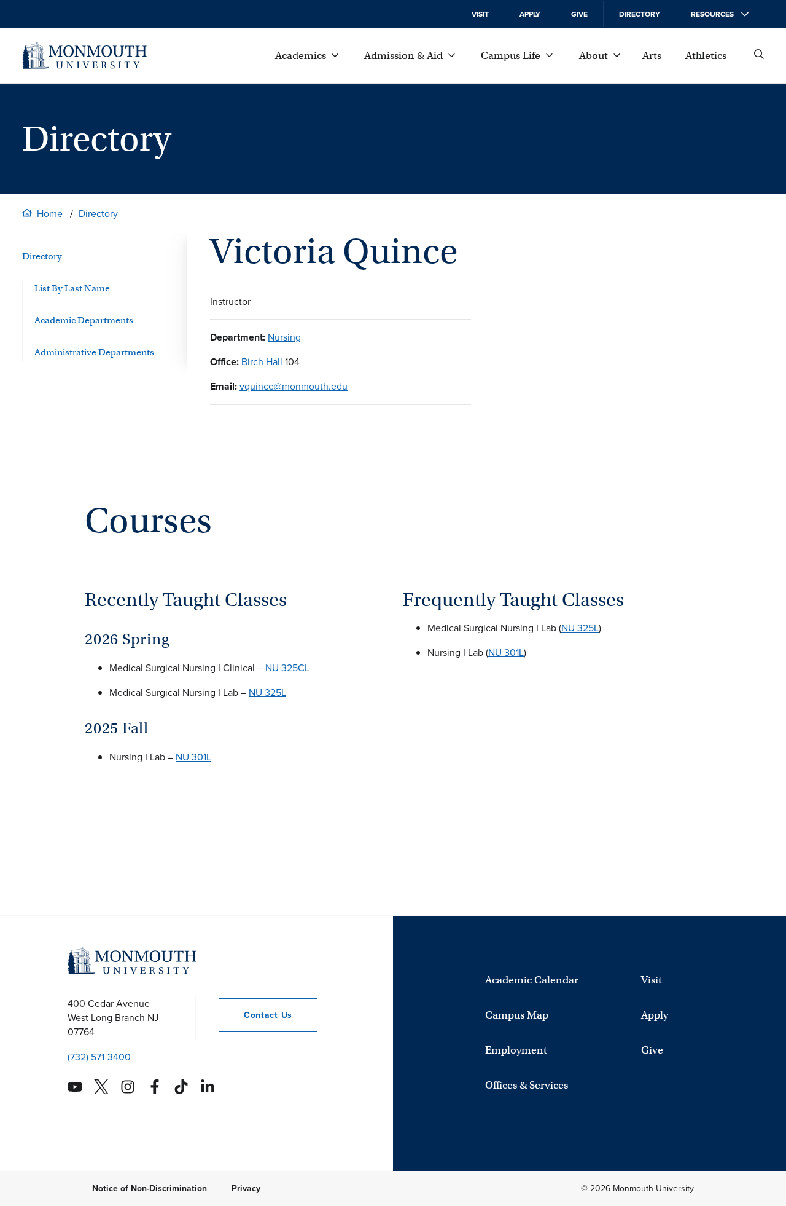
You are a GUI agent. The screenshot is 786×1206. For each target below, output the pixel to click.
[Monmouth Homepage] (84, 55)
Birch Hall (261, 362)
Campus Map (516, 1015)
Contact (255, 1015)
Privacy (246, 1188)
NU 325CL (287, 668)
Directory (639, 14)
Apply (529, 14)
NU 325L (267, 692)
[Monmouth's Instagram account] (127, 1086)
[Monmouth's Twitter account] (101, 1086)
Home (50, 214)
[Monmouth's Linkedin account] (207, 1086)
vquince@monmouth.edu (293, 386)
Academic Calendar (531, 980)
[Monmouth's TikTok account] (181, 1086)
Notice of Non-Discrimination (149, 1188)
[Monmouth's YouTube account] (75, 1086)
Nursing (284, 337)
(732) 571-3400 (99, 1057)
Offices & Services (526, 1085)
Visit (480, 14)
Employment (516, 1050)
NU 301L (193, 757)
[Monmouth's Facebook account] (154, 1086)
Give (579, 14)
